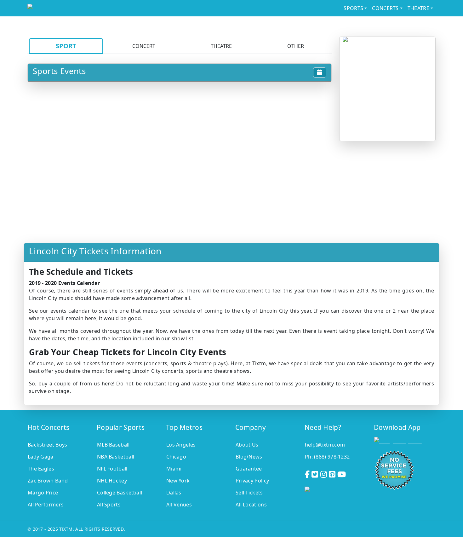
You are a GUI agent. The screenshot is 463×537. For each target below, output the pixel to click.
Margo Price (43, 492)
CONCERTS (385, 8)
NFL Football (112, 468)
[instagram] (324, 473)
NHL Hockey (112, 480)
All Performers (46, 504)
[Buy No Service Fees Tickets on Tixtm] (78, 8)
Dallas (173, 492)
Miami (174, 468)
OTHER (295, 46)
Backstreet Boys (47, 444)
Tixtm (66, 529)
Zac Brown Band (48, 480)
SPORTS (353, 8)
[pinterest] (333, 473)
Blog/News (249, 456)
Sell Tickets (249, 492)
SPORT (66, 46)
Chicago (176, 456)
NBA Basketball (115, 456)
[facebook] (308, 473)
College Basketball (119, 492)
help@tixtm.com (325, 444)
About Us (247, 444)
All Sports (109, 504)
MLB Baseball (113, 444)
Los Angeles (181, 444)
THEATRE (418, 8)
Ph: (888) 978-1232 (327, 456)
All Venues (179, 504)
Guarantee (249, 468)
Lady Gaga (41, 456)
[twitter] (315, 473)
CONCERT (143, 46)
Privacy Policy (252, 480)
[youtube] (342, 473)
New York (178, 480)
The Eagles (41, 468)
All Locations (251, 504)
